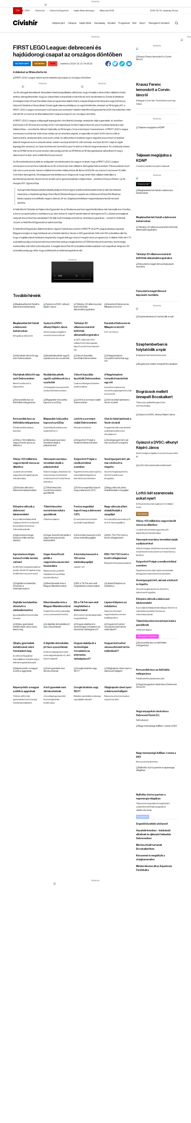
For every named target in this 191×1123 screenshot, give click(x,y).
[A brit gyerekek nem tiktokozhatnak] (57, 675)
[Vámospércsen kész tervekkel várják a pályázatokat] (57, 446)
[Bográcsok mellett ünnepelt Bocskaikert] (157, 374)
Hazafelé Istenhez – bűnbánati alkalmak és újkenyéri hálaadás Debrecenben (153, 834)
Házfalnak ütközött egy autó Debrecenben (26, 376)
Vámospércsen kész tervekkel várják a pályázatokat (55, 463)
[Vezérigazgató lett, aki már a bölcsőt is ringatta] (118, 446)
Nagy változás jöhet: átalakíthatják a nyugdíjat (115, 510)
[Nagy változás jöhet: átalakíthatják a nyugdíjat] (118, 494)
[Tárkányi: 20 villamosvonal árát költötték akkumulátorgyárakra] (88, 310)
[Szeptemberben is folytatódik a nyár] (157, 327)
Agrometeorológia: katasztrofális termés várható (25, 558)
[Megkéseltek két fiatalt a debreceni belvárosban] (27, 310)
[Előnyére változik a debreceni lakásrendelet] (27, 494)
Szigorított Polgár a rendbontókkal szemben (85, 463)
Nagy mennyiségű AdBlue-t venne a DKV (156, 755)
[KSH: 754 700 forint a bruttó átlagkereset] (118, 541)
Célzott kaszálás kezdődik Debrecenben (87, 376)
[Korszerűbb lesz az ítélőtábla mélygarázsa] (27, 406)
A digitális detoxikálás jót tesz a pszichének (56, 645)
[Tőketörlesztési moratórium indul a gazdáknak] (57, 494)
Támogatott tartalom (159, 23)
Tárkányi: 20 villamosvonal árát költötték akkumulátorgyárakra (86, 329)
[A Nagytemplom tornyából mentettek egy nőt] (118, 362)
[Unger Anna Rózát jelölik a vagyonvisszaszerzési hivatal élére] (57, 541)
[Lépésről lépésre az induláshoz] (118, 590)
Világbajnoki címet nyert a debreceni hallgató (118, 689)
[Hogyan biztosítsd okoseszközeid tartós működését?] (118, 630)
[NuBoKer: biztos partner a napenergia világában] (157, 778)
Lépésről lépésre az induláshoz (115, 604)
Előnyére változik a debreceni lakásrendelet (23, 510)
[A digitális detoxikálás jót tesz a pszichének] (57, 630)
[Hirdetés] (95, 4)
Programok (124, 23)
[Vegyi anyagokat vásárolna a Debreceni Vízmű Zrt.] (157, 695)
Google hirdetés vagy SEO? (86, 689)
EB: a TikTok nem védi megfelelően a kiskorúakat (86, 606)
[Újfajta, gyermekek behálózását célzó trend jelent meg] (27, 630)
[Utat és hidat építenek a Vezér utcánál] (118, 406)
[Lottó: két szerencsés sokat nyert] (157, 476)
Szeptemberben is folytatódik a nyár (151, 347)
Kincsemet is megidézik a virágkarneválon (150, 857)
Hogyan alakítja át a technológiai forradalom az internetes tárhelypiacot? (85, 651)
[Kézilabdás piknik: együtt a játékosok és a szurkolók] (57, 362)
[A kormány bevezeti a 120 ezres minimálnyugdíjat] (88, 541)
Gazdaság (99, 23)
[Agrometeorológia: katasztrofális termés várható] (27, 541)
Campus (72, 23)
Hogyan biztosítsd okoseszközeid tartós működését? (117, 647)
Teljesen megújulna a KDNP (154, 157)
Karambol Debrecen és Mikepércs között (117, 325)
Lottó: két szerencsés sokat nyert (154, 495)
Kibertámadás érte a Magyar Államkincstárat (57, 604)
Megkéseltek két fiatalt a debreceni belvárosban (26, 327)
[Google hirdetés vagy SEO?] (88, 675)
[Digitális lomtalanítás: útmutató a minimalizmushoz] (27, 590)
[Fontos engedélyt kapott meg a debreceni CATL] (88, 494)
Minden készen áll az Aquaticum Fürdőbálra (154, 868)
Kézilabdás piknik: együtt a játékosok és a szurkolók (56, 378)
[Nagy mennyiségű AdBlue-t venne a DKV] (157, 736)
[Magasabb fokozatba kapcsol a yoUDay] (57, 406)
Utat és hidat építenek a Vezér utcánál (117, 421)
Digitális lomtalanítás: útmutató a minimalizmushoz (25, 606)
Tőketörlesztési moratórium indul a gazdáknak (54, 510)
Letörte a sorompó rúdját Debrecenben (85, 421)
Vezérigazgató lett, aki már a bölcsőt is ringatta (117, 463)
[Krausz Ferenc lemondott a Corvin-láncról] (157, 67)
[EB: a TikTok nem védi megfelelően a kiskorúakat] (88, 590)
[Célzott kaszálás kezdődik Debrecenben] (88, 362)
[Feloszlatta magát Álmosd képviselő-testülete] (157, 274)
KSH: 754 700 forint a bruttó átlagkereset (116, 556)
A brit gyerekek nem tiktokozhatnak (54, 689)
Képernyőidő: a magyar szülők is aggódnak (26, 689)
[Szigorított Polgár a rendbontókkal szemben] (88, 446)
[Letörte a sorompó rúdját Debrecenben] (88, 406)
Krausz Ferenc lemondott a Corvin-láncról (153, 90)
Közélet (112, 23)
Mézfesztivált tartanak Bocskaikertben (149, 847)
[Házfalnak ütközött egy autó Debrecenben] (27, 362)
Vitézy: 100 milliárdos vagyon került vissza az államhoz (26, 463)
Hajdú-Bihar (85, 23)
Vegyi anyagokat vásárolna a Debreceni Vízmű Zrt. (152, 713)
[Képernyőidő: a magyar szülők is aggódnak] (27, 675)
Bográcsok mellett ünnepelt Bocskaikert (154, 394)
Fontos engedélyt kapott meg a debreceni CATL (87, 510)
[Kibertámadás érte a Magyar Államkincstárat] (57, 590)
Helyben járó (58, 23)
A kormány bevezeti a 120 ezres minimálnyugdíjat (86, 558)
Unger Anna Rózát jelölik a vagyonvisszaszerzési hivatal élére (56, 560)
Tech (52, 64)
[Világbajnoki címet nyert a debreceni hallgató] (118, 675)
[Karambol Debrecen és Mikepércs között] (118, 310)
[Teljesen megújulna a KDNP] (157, 138)
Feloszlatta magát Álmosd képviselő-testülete (151, 293)
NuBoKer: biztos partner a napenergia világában (151, 796)
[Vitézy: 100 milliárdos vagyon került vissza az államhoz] (27, 446)
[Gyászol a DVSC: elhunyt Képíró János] (57, 310)
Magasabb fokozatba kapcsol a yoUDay (55, 421)
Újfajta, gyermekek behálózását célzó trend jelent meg (23, 647)
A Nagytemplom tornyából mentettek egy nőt (116, 378)
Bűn (135, 23)
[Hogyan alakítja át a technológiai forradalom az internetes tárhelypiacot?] (88, 630)
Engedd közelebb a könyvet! (152, 824)
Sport (142, 23)
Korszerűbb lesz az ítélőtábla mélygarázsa (26, 421)
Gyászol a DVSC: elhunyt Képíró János (55, 325)
